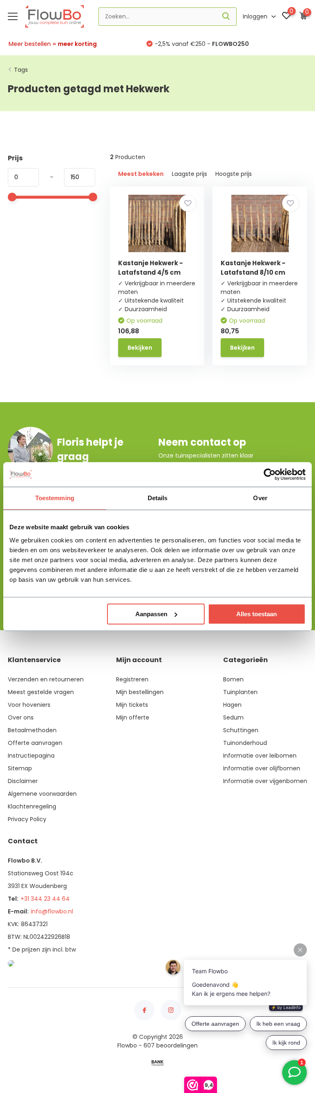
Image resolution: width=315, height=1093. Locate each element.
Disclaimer (23, 781)
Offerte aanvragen (35, 743)
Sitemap (20, 768)
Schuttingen (240, 730)
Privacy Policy (27, 819)
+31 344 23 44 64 (45, 899)
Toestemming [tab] (54, 497)
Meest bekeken (141, 174)
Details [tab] (158, 497)
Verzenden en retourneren (46, 679)
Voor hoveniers (29, 705)
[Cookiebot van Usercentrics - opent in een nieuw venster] (270, 474)
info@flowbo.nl (52, 911)
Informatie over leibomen (260, 755)
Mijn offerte (132, 717)
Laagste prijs (189, 174)
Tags (21, 70)
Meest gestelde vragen (41, 692)
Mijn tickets (132, 705)
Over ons (21, 717)
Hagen (232, 705)
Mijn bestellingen (140, 692)
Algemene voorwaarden (42, 794)
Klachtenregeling (32, 806)
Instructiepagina (31, 755)
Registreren (132, 679)
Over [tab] (260, 497)
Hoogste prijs (233, 174)
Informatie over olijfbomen (261, 768)
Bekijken (140, 348)
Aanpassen (151, 613)
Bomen (233, 679)
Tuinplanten (240, 692)
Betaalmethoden (32, 730)
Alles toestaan (256, 613)
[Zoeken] (226, 16)
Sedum (233, 717)
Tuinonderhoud (245, 743)
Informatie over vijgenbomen (265, 781)
